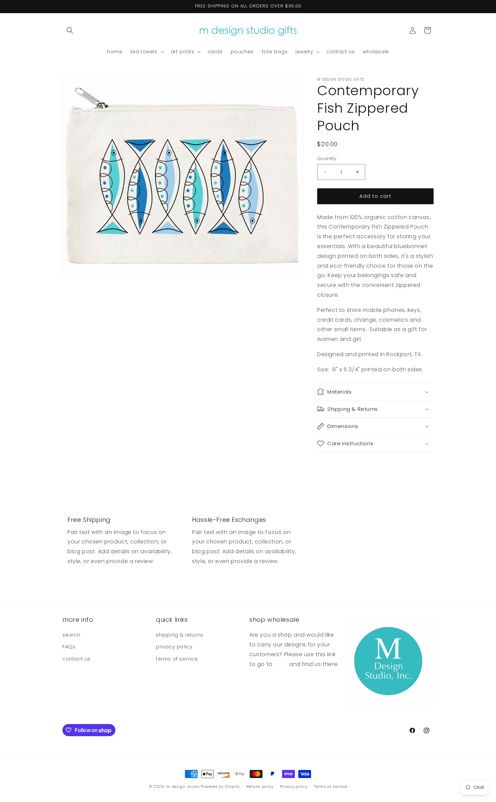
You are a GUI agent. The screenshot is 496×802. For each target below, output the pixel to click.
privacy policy (174, 646)
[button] (69, 30)
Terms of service (330, 786)
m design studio (183, 786)
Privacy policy (294, 786)
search (71, 635)
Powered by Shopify (220, 786)
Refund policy (260, 786)
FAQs (68, 646)
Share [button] (331, 464)
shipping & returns (179, 635)
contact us (76, 659)
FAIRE (280, 664)
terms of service (177, 659)
